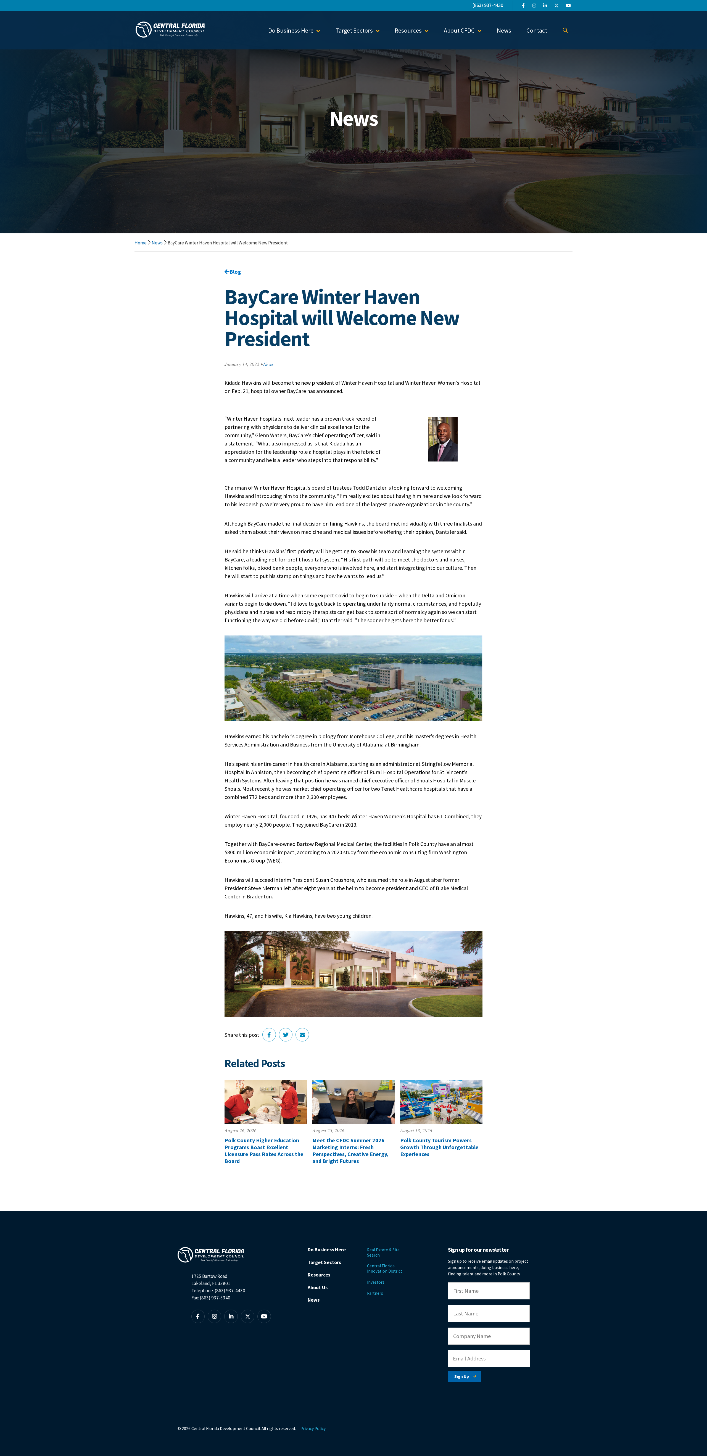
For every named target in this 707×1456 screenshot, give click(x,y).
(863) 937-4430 (488, 5)
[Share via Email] (302, 1034)
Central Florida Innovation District (384, 1268)
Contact (536, 30)
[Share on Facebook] (269, 1034)
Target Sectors (324, 1262)
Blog (235, 271)
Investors (375, 1282)
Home (140, 243)
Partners (375, 1293)
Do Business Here (327, 1249)
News (504, 30)
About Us (318, 1287)
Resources (319, 1275)
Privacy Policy (313, 1428)
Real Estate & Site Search (383, 1252)
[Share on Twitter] (285, 1034)
